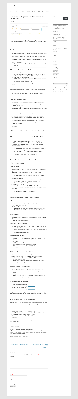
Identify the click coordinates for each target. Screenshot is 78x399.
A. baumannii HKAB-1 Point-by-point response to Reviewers (60, 50)
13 (60, 89)
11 (55, 89)
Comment (12, 356)
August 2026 (55, 59)
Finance (33, 11)
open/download (31, 286)
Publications (40, 11)
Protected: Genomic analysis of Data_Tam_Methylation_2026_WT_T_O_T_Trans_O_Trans (60, 30)
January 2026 (55, 70)
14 (62, 89)
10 (53, 89)
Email (11, 374)
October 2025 (55, 74)
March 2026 (55, 67)
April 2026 (55, 65)
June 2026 (54, 62)
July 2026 (54, 61)
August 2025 (55, 77)
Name (11, 370)
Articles (11, 11)
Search (54, 16)
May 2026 (54, 64)
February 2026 (55, 68)
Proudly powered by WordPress (15, 393)
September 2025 (56, 76)
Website (11, 379)
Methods (17, 11)
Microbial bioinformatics (19, 6)
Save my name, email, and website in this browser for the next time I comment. (27, 384)
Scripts (28, 11)
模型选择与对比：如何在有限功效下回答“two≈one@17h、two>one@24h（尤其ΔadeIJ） (40, 346)
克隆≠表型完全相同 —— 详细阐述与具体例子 (19, 344)
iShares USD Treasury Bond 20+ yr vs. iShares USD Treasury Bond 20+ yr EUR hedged (60, 40)
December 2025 (56, 71)
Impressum (48, 11)
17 (53, 91)
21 (62, 91)
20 (60, 91)
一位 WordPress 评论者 (57, 48)
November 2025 (56, 73)
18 (55, 91)
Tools (23, 11)
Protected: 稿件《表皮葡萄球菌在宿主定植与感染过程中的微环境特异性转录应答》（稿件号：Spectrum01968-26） (60, 26)
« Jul (56, 96)
